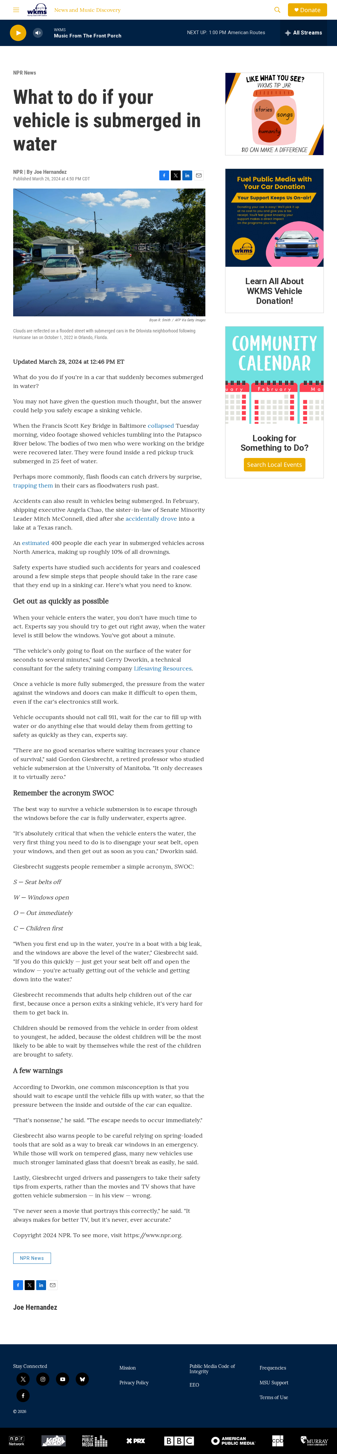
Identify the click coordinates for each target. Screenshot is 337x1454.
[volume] (37, 33)
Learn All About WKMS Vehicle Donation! (274, 291)
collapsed (161, 425)
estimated (35, 543)
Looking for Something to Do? (275, 443)
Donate (310, 10)
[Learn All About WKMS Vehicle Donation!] (274, 218)
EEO (194, 1385)
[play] (18, 33)
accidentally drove (151, 518)
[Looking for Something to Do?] (274, 375)
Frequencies (273, 1368)
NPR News (24, 72)
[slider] (48, 32)
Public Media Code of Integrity (212, 1369)
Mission (127, 1368)
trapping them (33, 485)
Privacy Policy (133, 1383)
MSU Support (274, 1383)
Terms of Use (274, 1397)
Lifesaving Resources (163, 668)
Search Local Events (274, 464)
